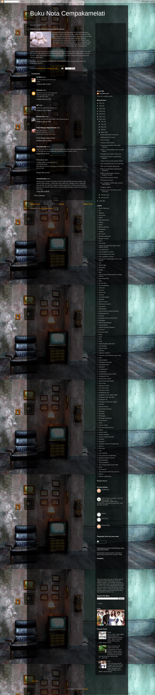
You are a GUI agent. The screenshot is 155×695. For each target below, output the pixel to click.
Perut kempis (103, 420)
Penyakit (101, 404)
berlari (100, 224)
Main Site (35, 681)
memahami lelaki (104, 364)
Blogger (85, 689)
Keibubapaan (103, 309)
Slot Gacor (104, 518)
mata (100, 357)
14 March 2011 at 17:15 (43, 99)
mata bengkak (103, 360)
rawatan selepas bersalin (106, 437)
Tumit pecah (102, 469)
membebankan (103, 369)
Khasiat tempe (104, 140)
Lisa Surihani (103, 346)
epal (100, 272)
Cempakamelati (41, 146)
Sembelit (101, 439)
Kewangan (102, 320)
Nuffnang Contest (104, 385)
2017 (101, 103)
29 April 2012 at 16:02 (43, 172)
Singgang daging (105, 187)
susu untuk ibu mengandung (107, 455)
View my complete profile (104, 96)
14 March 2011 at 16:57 (43, 84)
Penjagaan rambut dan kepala (108, 402)
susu (100, 451)
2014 (101, 111)
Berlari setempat (104, 227)
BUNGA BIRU (105, 525)
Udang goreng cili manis (107, 137)
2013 (101, 114)
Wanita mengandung (105, 476)
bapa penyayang (104, 220)
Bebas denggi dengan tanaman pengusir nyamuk (109, 174)
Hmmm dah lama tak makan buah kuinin (113, 647)
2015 (101, 108)
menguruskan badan (105, 378)
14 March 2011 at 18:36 (43, 110)
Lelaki (100, 341)
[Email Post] (62, 68)
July (102, 121)
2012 (101, 116)
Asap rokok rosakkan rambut (109, 177)
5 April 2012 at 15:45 (42, 154)
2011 (101, 119)
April (102, 129)
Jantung (101, 295)
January (103, 197)
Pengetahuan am (104, 392)
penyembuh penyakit (105, 409)
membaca (102, 367)
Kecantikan (102, 306)
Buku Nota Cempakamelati (67, 13)
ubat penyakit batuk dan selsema (109, 472)
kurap (100, 334)
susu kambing (103, 453)
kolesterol (102, 329)
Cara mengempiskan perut (107, 254)
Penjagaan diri (103, 399)
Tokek (100, 467)
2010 (101, 201)
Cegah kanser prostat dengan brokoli (111, 161)
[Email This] (66, 68)
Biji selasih (102, 234)
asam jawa (102, 215)
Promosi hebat (103, 425)
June (102, 124)
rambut (101, 430)
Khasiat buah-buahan (105, 322)
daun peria (102, 267)
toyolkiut (39, 77)
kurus (100, 336)
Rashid (103, 513)
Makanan (101, 350)
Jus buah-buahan (104, 297)
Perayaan (101, 411)
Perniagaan (102, 416)
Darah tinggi (102, 265)
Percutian (101, 413)
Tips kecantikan (103, 462)
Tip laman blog (103, 460)
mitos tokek (102, 383)
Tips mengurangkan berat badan (108, 465)
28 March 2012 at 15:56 (43, 140)
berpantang (102, 229)
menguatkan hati (104, 376)
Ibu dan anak (103, 283)
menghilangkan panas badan (107, 374)
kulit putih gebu (103, 332)
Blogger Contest (103, 238)
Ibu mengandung (104, 285)
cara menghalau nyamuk (106, 256)
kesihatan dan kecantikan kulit (108, 318)
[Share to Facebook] (72, 68)
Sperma (101, 446)
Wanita (101, 474)
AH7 (37, 105)
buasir (100, 241)
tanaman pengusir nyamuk (107, 458)
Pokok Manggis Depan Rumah (46, 127)
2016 (101, 106)
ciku (100, 263)
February (104, 195)
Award (100, 217)
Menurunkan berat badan (106, 381)
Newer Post (35, 204)
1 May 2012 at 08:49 (42, 191)
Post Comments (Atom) (46, 208)
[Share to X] (70, 68)
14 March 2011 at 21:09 (43, 121)
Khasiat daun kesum (106, 180)
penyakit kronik (103, 406)
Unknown (39, 90)
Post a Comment (39, 195)
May (102, 127)
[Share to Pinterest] (74, 68)
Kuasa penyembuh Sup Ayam (109, 134)
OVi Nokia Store (104, 388)
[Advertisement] (110, 56)
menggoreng (102, 371)
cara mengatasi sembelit (106, 252)
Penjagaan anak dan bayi (106, 397)
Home (61, 204)
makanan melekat (104, 353)
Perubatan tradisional (105, 418)
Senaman (101, 441)
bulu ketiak (102, 243)
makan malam (103, 348)
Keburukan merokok (105, 304)
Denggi (101, 270)
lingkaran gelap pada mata (107, 343)
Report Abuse (102, 481)
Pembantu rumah (104, 390)
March (103, 132)
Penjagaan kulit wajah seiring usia (110, 154)
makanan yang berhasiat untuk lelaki (110, 355)
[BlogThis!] (68, 68)
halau (100, 281)
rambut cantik (103, 432)
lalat (100, 339)
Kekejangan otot (104, 313)
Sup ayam (102, 448)
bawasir (101, 222)
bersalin (101, 231)
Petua (100, 423)
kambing (101, 299)
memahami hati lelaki (105, 362)
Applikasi (101, 213)
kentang (101, 316)
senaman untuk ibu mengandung (109, 444)
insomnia (101, 290)
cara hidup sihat (103, 249)
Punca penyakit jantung (106, 427)
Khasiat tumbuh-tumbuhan (107, 327)
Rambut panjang (104, 434)
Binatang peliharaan (105, 236)
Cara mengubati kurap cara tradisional (111, 163)
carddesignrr (105, 489)
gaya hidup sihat (104, 278)
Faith (99, 609)
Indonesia (102, 288)
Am (100, 210)
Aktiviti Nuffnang (104, 208)
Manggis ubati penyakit (107, 142)
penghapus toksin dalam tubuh (108, 395)
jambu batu (102, 292)
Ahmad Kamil (40, 116)
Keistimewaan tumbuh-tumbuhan (109, 311)
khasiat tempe (103, 325)
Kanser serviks (103, 301)
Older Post (87, 204)
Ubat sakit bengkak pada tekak (109, 166)
